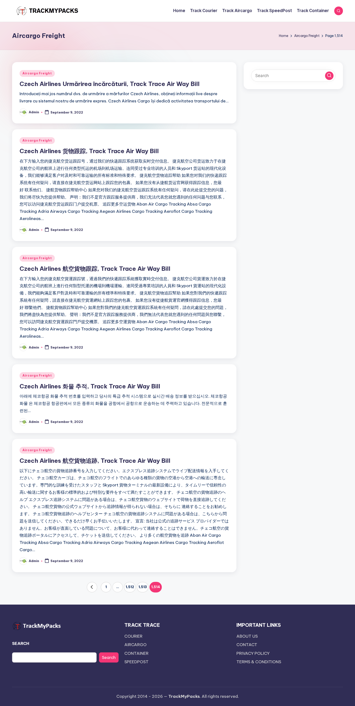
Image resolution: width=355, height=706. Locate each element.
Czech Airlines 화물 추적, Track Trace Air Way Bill (90, 386)
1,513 (142, 587)
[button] (92, 587)
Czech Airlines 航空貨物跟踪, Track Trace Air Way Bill (95, 268)
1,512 (130, 587)
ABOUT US (247, 636)
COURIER (133, 636)
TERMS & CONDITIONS (258, 661)
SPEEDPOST (136, 661)
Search (109, 657)
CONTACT (246, 644)
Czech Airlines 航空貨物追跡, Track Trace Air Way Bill (95, 460)
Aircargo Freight (37, 73)
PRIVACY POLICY (253, 653)
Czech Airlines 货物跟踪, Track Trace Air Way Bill (89, 151)
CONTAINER (136, 653)
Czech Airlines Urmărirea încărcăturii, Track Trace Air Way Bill (109, 83)
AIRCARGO (135, 644)
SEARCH (20, 643)
